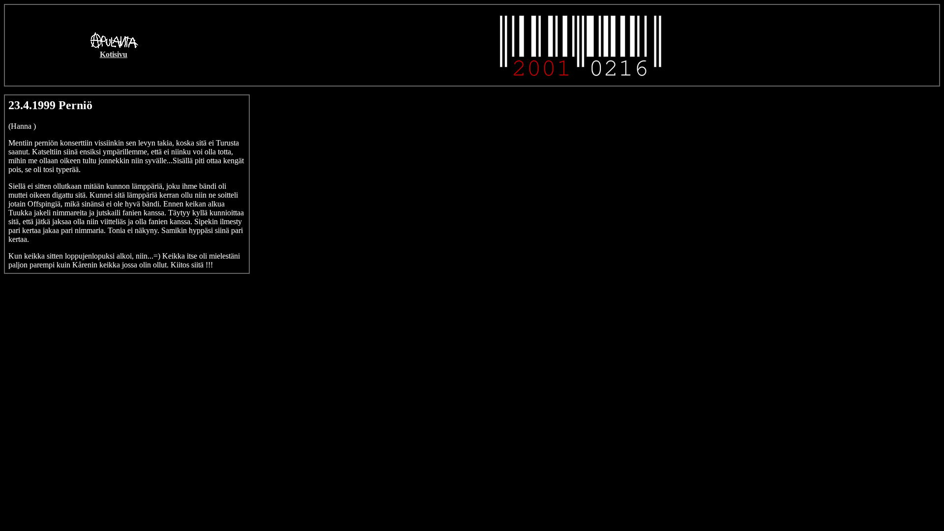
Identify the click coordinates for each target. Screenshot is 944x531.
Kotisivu (113, 54)
